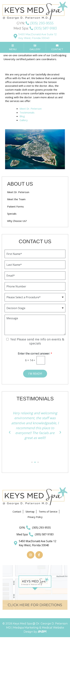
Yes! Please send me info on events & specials (37, 341)
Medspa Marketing (26, 627)
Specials (11, 213)
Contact (17, 511)
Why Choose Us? (17, 221)
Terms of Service (48, 511)
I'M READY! (35, 373)
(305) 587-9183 (35, 28)
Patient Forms (15, 206)
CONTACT (57, 49)
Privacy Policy (35, 517)
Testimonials (27, 112)
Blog (22, 116)
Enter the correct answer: (35, 353)
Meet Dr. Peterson (31, 108)
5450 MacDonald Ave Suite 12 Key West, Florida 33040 (37, 36)
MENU (12, 49)
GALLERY (35, 49)
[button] (9, 432)
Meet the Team (16, 199)
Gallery (24, 120)
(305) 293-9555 (35, 23)
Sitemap (29, 511)
